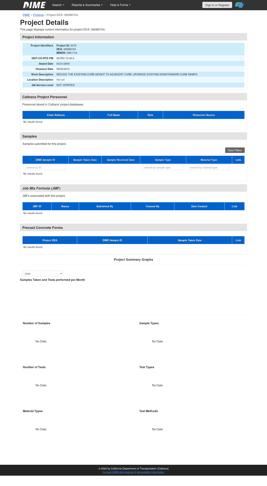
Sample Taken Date (85, 159)
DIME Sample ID (45, 159)
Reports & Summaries (86, 5)
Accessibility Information (150, 472)
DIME (26, 15)
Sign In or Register (217, 5)
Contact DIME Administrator (119, 472)
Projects (38, 15)
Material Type (209, 159)
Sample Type (163, 159)
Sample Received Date (121, 159)
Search (57, 5)
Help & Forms (119, 5)
